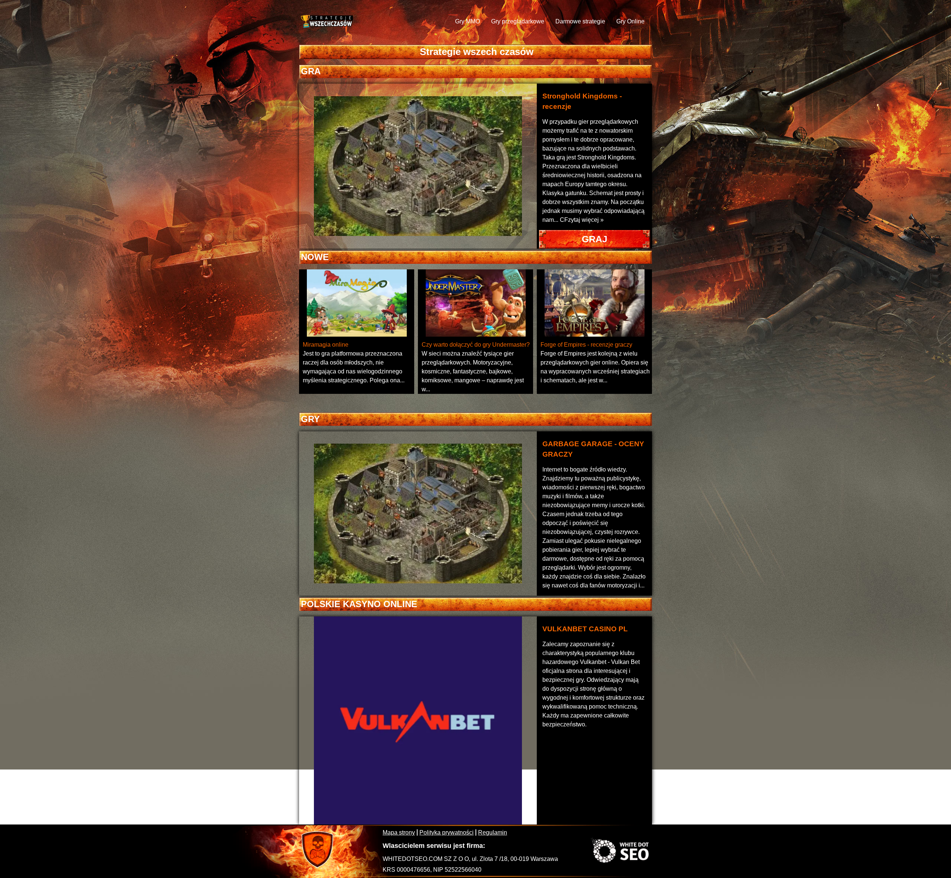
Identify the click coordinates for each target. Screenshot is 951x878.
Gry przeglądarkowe (517, 21)
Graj (594, 239)
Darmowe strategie (580, 21)
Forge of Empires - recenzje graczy (586, 344)
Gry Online (630, 21)
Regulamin (492, 832)
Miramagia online (325, 344)
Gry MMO (467, 21)
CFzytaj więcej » (582, 220)
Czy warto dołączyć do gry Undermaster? (476, 344)
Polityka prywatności (446, 832)
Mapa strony (399, 832)
